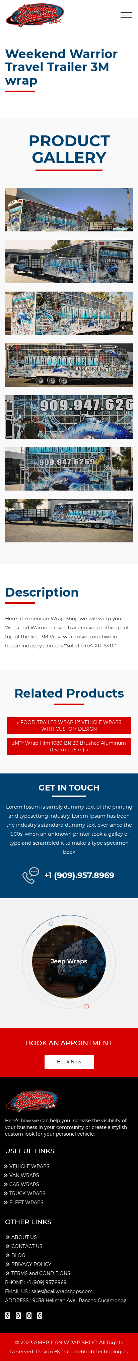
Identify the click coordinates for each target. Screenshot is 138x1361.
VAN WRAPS (24, 1175)
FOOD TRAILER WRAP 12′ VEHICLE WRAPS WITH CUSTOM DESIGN (69, 725)
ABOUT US (24, 1237)
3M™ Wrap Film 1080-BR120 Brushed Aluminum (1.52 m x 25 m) (69, 746)
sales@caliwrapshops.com (62, 1291)
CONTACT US (27, 1246)
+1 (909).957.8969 (79, 875)
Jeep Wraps (69, 961)
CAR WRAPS (24, 1184)
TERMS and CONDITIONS (40, 1273)
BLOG (18, 1255)
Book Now (69, 1062)
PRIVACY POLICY (31, 1264)
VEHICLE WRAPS (29, 1166)
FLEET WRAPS (26, 1202)
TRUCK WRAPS (27, 1193)
